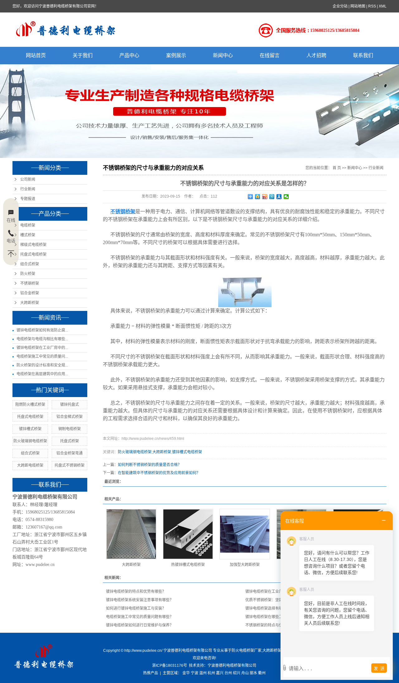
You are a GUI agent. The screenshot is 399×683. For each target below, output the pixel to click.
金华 (186, 673)
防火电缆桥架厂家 (247, 650)
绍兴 (236, 673)
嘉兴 (220, 673)
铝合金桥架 (29, 293)
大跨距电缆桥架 (30, 465)
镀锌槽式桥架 (30, 429)
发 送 (379, 668)
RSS (372, 6)
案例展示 (176, 55)
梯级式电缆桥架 (33, 245)
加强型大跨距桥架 (245, 565)
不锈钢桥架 (29, 283)
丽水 (253, 673)
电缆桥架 (27, 225)
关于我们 (83, 55)
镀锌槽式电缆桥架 (187, 452)
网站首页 (36, 55)
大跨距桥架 (29, 303)
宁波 (194, 673)
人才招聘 (316, 55)
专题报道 (27, 199)
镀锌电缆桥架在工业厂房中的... (42, 348)
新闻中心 (223, 55)
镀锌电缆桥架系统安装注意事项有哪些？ (139, 600)
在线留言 (270, 55)
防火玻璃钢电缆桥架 (30, 441)
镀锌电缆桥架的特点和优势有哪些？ (136, 591)
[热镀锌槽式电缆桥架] (188, 534)
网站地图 (357, 6)
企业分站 (340, 6)
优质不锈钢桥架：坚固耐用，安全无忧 (277, 600)
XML (383, 6)
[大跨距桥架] (131, 534)
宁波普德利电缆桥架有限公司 (232, 665)
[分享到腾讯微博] (272, 196)
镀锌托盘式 (69, 404)
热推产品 (150, 673)
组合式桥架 (29, 264)
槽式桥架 (27, 235)
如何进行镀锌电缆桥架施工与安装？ (136, 608)
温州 (203, 673)
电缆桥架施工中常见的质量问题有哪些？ (139, 617)
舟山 (245, 673)
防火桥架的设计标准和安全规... (42, 365)
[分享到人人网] (279, 196)
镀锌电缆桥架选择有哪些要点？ (271, 608)
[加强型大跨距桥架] (244, 534)
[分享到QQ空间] (257, 196)
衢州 (262, 673)
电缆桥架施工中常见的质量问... (42, 356)
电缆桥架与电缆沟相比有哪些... (42, 339)
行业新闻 (27, 189)
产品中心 (129, 55)
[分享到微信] (286, 196)
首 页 (337, 168)
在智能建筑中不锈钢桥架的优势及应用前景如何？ (159, 473)
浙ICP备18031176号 (169, 665)
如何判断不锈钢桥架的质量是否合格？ (149, 465)
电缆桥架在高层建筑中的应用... (42, 374)
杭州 (211, 673)
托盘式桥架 (69, 441)
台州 (228, 673)
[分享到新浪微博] (264, 196)
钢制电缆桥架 (69, 429)
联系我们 (363, 55)
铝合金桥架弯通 (69, 453)
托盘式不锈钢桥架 (69, 465)
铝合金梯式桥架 (69, 417)
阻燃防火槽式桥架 (30, 404)
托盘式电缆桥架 (33, 254)
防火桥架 (27, 274)
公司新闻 (27, 179)
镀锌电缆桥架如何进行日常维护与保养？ (139, 625)
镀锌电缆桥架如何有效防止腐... (42, 330)
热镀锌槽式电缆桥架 (188, 565)
